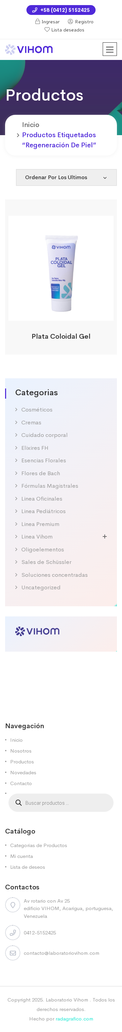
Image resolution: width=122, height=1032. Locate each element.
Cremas (31, 422)
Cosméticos (37, 409)
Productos (22, 761)
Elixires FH (34, 447)
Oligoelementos (42, 549)
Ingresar (51, 21)
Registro (84, 21)
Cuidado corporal (44, 435)
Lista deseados (68, 29)
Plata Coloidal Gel (61, 336)
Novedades (23, 772)
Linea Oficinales (41, 498)
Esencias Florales (43, 460)
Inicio (30, 125)
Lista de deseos (27, 867)
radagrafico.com (74, 1018)
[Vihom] (37, 630)
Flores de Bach (40, 473)
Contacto (21, 783)
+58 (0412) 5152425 (64, 10)
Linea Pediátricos (43, 511)
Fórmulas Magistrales (49, 485)
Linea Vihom (37, 536)
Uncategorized (41, 587)
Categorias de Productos (38, 845)
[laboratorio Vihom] (29, 48)
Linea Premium (40, 524)
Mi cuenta (21, 856)
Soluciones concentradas (54, 574)
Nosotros (21, 750)
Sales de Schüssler (46, 562)
